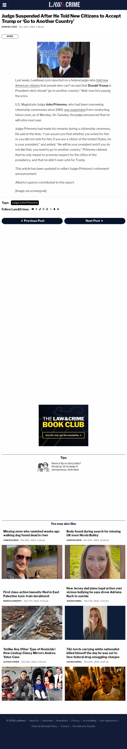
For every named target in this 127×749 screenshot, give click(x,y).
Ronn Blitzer (9, 27)
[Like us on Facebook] (36, 209)
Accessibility (89, 720)
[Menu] (4, 5)
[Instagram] (43, 209)
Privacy (75, 720)
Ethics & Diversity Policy (44, 726)
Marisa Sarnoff (12, 601)
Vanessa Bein (10, 540)
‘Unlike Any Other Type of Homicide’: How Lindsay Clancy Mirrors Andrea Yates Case (29, 653)
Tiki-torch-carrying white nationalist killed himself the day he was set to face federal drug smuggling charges (93, 653)
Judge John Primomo (25, 202)
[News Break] (58, 209)
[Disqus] (63, 271)
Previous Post (34, 221)
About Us (34, 720)
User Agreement (108, 720)
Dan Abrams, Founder (84, 726)
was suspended (74, 110)
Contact (65, 726)
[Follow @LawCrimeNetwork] (50, 209)
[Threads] (47, 209)
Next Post (93, 221)
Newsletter (62, 720)
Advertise (47, 720)
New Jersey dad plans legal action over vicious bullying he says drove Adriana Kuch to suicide (94, 592)
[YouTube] (32, 209)
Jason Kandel (74, 601)
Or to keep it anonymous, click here (65, 468)
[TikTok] (40, 209)
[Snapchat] (54, 209)
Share (10, 36)
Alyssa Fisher (11, 662)
